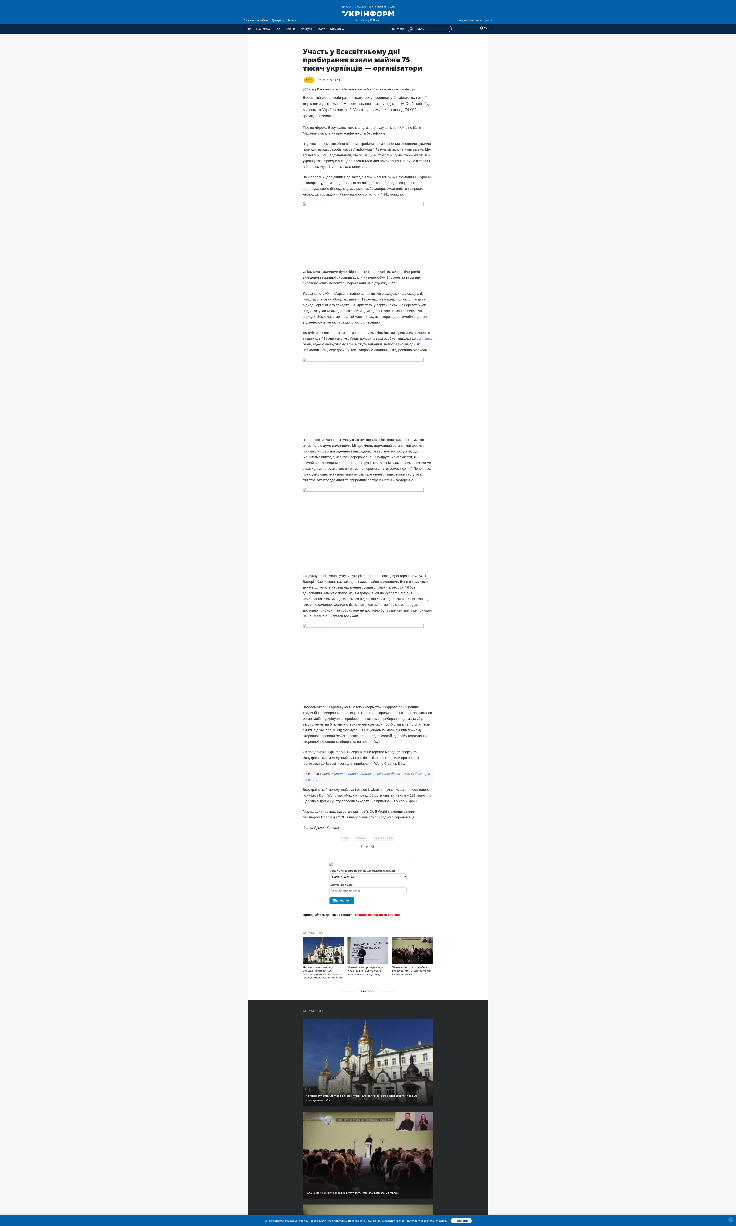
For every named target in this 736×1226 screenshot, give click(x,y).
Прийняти (461, 1220)
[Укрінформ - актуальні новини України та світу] (368, 13)
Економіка (263, 29)
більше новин (368, 991)
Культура (306, 29)
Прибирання (361, 837)
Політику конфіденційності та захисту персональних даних (410, 1220)
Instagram (375, 914)
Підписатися (342, 900)
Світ (277, 29)
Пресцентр (277, 20)
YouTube (394, 914)
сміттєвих (424, 338)
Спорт (321, 29)
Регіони (290, 29)
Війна (248, 29)
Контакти (397, 29)
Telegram (360, 914)
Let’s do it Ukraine (383, 837)
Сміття (345, 837)
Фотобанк (262, 20)
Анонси (292, 20)
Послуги (249, 20)
